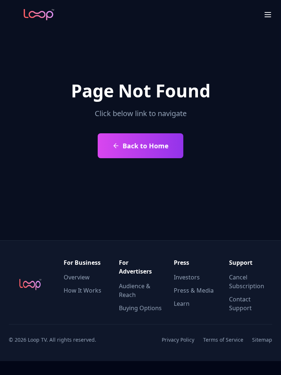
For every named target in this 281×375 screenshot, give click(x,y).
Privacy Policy (178, 339)
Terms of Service (223, 339)
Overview (77, 277)
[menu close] (267, 14)
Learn (182, 304)
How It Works (82, 290)
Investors (187, 277)
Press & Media (194, 290)
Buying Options (140, 308)
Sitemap (262, 339)
